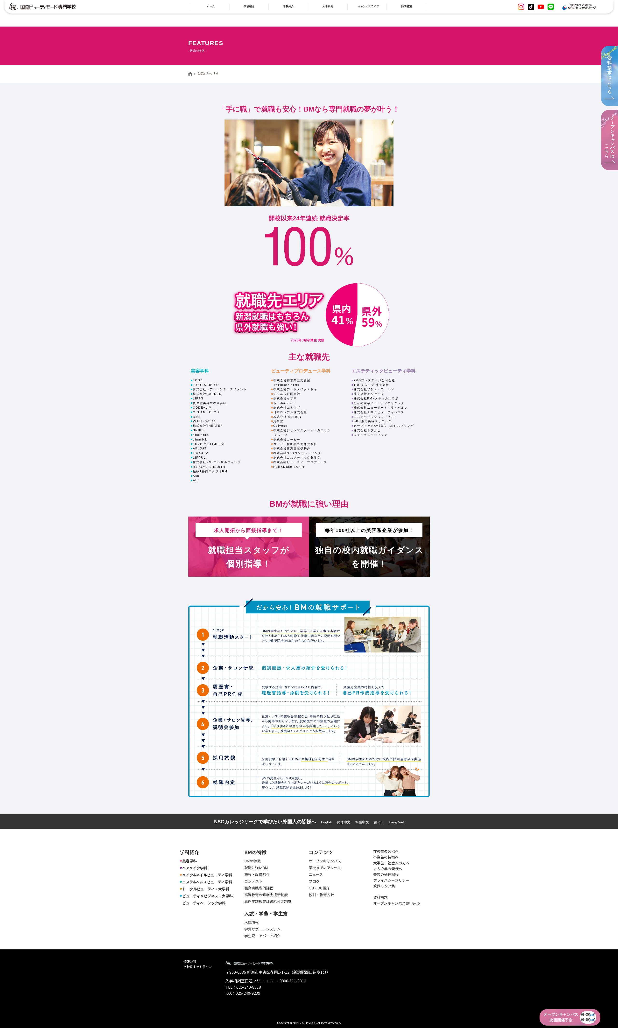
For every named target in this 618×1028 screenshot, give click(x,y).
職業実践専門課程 (258, 887)
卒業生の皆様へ (386, 857)
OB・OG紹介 (319, 887)
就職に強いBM (256, 867)
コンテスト (253, 881)
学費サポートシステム (262, 928)
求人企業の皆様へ (387, 868)
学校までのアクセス (325, 867)
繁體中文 (362, 822)
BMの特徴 (252, 860)
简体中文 (344, 822)
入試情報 (251, 922)
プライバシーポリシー (391, 880)
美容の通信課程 (386, 874)
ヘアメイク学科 (194, 867)
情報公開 (189, 961)
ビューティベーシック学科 (203, 902)
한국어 (379, 822)
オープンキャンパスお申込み (396, 903)
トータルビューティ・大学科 (205, 888)
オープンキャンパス (325, 860)
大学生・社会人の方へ (391, 862)
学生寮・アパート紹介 (262, 935)
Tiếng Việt (396, 822)
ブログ (314, 881)
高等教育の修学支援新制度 (266, 894)
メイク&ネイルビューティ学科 (207, 874)
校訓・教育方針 (321, 894)
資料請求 (380, 897)
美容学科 (189, 860)
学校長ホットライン (197, 966)
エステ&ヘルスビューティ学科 (207, 881)
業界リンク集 (384, 885)
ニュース (316, 874)
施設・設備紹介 (257, 874)
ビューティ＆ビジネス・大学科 (207, 895)
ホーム (190, 74)
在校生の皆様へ (386, 851)
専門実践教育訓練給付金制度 (267, 901)
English (326, 822)
